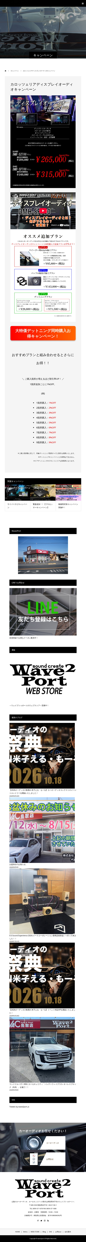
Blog (44, 1232)
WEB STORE (35, 1232)
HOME (17, 1232)
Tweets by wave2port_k (19, 1106)
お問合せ (58, 1232)
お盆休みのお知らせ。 (18, 864)
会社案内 (68, 1232)
